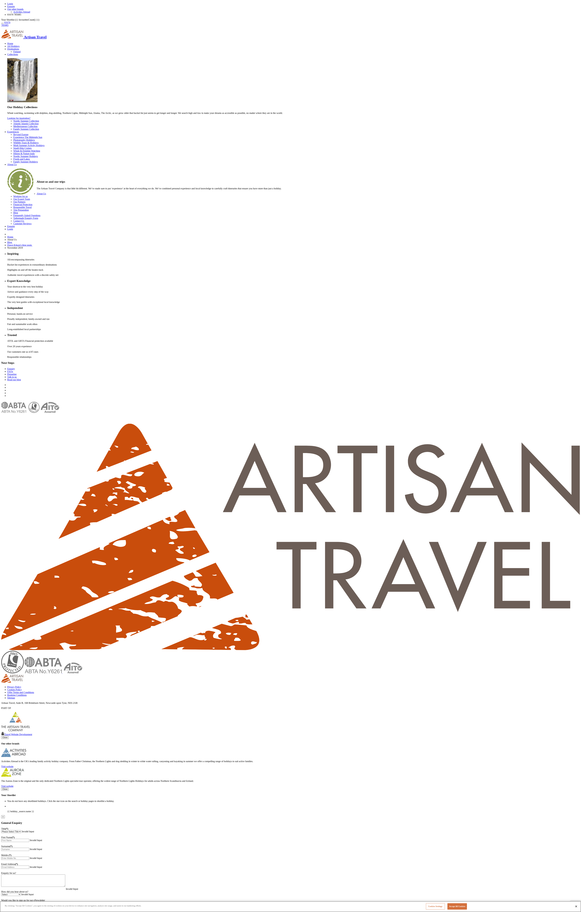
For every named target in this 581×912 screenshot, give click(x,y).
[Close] (576, 906)
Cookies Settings (435, 906)
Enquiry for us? (8, 873)
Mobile (6, 855)
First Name (8, 837)
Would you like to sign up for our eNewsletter (23, 900)
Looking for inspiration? (18, 118)
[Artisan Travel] (290, 649)
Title (4, 828)
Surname (6, 846)
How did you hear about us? (14, 891)
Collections (12, 54)
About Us (12, 164)
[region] (290, 906)
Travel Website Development (18, 734)
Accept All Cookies (457, 906)
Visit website (7, 766)
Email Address (9, 864)
